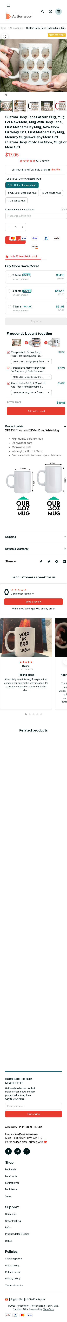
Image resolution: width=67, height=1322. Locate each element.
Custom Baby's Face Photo (19, 209)
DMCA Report (37, 1299)
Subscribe (33, 1114)
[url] (26, 1134)
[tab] (26, 714)
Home (3, 28)
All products (16, 28)
